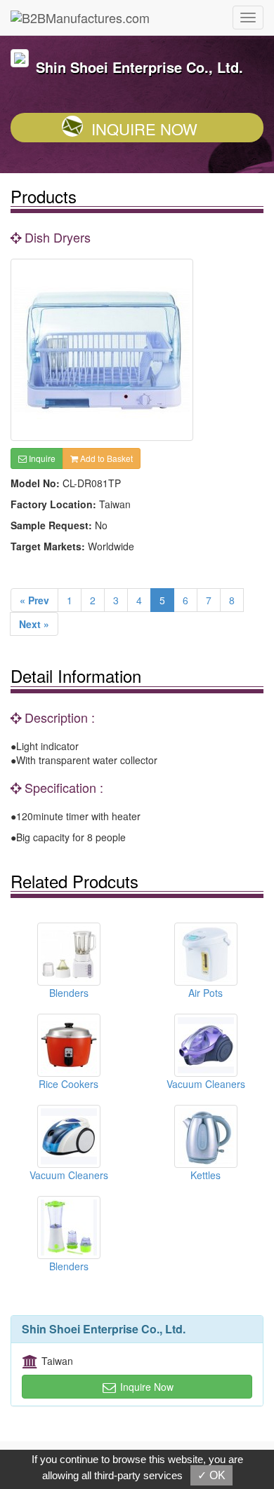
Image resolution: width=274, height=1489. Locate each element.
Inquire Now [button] (145, 1387)
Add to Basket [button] (105, 458)
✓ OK (211, 1475)
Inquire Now (144, 129)
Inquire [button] (41, 458)
